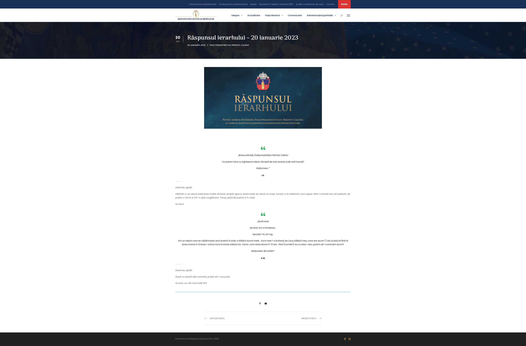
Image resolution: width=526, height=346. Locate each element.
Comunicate (295, 15)
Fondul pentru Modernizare (202, 4)
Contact (330, 4)
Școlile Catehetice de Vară (309, 4)
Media (253, 4)
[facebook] (345, 339)
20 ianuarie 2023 (196, 45)
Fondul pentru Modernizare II (233, 4)
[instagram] (349, 339)
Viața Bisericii (272, 15)
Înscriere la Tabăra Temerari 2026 (276, 4)
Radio (344, 4)
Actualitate (253, 15)
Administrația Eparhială (320, 15)
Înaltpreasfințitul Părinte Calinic (229, 45)
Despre (235, 15)
